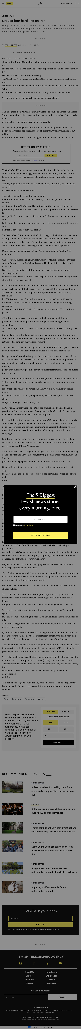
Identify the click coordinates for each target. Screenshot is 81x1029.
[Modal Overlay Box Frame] (40, 514)
